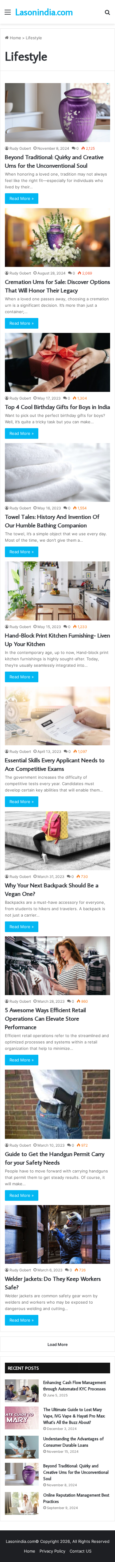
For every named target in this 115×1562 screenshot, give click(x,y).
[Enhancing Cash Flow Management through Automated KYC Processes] (22, 1390)
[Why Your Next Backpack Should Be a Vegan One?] (57, 840)
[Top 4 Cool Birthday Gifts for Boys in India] (57, 362)
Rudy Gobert (20, 148)
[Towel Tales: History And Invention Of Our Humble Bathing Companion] (57, 472)
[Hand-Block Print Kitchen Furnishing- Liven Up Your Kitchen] (57, 590)
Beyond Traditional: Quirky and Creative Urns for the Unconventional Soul (76, 1472)
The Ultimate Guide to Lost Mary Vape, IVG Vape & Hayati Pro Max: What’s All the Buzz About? (74, 1416)
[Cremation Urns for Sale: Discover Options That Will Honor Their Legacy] (57, 237)
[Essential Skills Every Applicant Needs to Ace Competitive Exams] (57, 716)
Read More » (22, 198)
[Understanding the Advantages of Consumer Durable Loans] (22, 1447)
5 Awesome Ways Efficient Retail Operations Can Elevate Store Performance (45, 1018)
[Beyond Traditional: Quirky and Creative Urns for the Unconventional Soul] (57, 112)
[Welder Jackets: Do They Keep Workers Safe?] (57, 1234)
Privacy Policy (52, 1551)
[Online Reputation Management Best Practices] (22, 1503)
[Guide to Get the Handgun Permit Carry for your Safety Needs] (57, 1104)
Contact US (80, 1551)
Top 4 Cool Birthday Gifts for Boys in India (57, 407)
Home (15, 37)
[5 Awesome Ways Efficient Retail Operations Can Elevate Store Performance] (57, 965)
